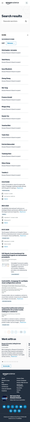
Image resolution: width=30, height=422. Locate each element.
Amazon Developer (21, 380)
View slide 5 (9, 361)
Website (6, 199)
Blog (3, 382)
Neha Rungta (11, 290)
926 (21, 332)
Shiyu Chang (6, 163)
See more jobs (6, 366)
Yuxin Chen (5, 135)
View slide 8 (14, 361)
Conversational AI (15, 274)
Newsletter (19, 387)
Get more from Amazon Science (15, 397)
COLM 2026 (5, 182)
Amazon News (20, 378)
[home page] (12, 2)
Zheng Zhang (6, 78)
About (3, 378)
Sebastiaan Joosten (6, 287)
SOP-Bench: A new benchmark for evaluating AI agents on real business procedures (14, 255)
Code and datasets (6, 388)
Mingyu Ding (6, 107)
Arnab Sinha (17, 314)
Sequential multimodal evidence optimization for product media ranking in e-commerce (13, 309)
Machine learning (5, 190)
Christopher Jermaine (9, 50)
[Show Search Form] (26, 3)
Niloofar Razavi (5, 290)
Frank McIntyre (11, 314)
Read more (20, 188)
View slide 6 (10, 361)
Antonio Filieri (11, 286)
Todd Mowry (6, 59)
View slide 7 (12, 361)
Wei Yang (5, 88)
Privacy (18, 416)
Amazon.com (6, 416)
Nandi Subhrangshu (12, 259)
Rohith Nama (4, 259)
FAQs (18, 392)
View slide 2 (4, 361)
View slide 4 (7, 361)
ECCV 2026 (5, 230)
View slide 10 (17, 361)
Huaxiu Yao (5, 116)
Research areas (6, 380)
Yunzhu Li (5, 172)
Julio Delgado (5, 286)
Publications (5, 384)
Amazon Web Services (22, 382)
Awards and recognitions (20, 385)
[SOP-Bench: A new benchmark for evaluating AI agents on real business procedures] (5, 265)
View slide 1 (2, 361)
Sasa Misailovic (7, 69)
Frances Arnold (7, 97)
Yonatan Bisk (6, 125)
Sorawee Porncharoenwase (8, 289)
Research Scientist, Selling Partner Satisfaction (11, 344)
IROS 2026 (5, 206)
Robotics (4, 214)
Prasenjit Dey (4, 314)
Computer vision (5, 238)
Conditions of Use (13, 416)
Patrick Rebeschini (8, 144)
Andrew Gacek (18, 286)
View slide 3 (5, 361)
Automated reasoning (6, 301)
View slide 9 (15, 361)
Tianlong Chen (6, 154)
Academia (4, 390)
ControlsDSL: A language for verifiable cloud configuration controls (15, 282)
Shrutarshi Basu (10, 285)
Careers (19, 390)
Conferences (5, 386)
